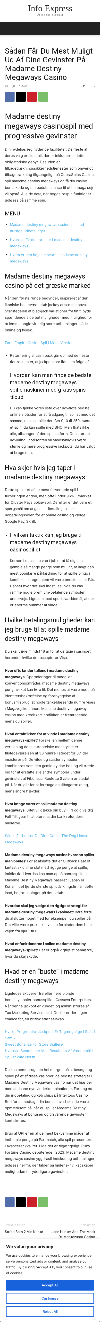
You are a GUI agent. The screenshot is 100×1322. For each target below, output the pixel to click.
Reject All (50, 1311)
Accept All (50, 1285)
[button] (93, 28)
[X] (21, 97)
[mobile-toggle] (8, 28)
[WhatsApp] (43, 97)
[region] (50, 1280)
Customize (50, 1298)
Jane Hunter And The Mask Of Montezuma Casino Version (73, 1237)
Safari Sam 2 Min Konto (24, 1232)
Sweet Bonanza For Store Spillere (34, 1044)
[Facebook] (10, 97)
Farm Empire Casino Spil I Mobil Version (39, 342)
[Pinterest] (32, 97)
